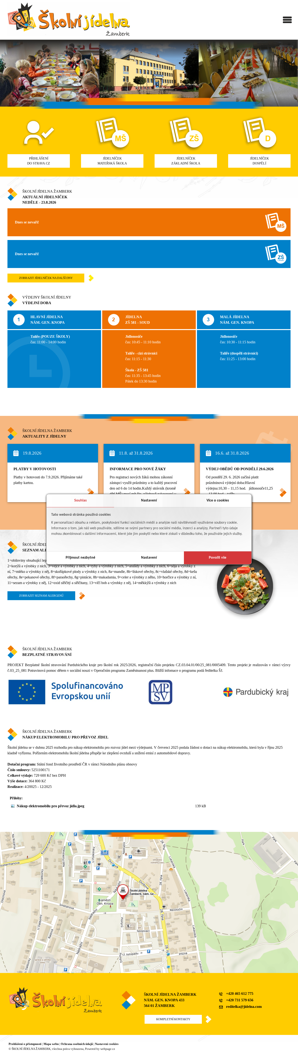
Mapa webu (51, 1044)
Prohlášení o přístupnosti (25, 1044)
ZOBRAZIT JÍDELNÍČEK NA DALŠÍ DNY (46, 278)
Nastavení (149, 500)
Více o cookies (218, 500)
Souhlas (80, 500)
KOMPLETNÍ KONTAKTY (173, 1019)
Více (88, 489)
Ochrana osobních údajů (77, 1044)
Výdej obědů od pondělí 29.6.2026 (240, 469)
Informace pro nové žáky (138, 469)
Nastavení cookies (107, 1044)
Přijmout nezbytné (80, 558)
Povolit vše (217, 558)
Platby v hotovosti (35, 469)
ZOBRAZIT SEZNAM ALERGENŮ (41, 595)
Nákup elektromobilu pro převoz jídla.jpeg (50, 806)
